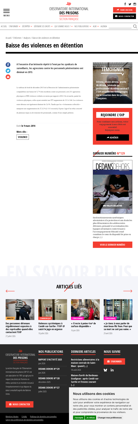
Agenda (104, 26)
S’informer (13, 26)
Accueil (4, 26)
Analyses (27, 37)
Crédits (24, 416)
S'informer (17, 37)
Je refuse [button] (90, 417)
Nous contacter (126, 16)
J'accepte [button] (78, 417)
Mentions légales (12, 416)
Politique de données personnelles (43, 416)
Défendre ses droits (42, 26)
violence (22, 137)
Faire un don (126, 10)
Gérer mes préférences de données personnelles (24, 419)
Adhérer (113, 137)
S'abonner (116, 361)
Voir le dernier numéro (112, 244)
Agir (94, 26)
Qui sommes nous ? (62, 26)
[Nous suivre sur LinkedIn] (112, 370)
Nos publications (82, 26)
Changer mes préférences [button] (110, 417)
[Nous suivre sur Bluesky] (106, 370)
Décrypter (26, 26)
